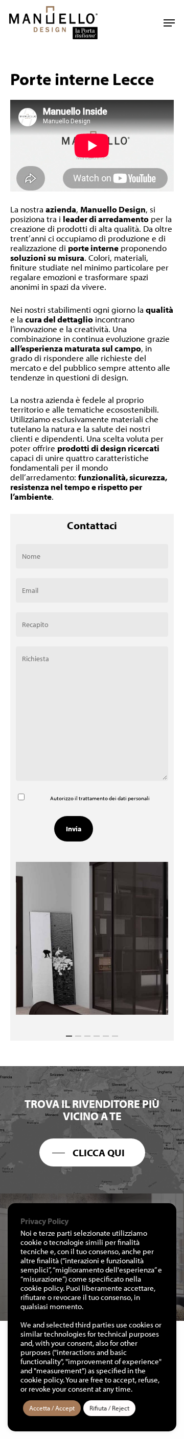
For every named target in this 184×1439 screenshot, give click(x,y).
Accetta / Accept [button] (52, 1408)
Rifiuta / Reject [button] (109, 1408)
